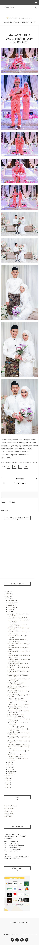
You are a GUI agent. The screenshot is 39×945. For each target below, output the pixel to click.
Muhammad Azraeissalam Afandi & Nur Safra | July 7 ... (18, 711)
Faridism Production (27, 934)
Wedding (8, 462)
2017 (8, 776)
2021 (8, 592)
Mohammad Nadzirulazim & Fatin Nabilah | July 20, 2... (18, 664)
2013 (8, 782)
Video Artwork (8, 811)
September (11, 607)
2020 (8, 594)
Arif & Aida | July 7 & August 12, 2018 (18, 705)
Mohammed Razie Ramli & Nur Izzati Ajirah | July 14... (19, 680)
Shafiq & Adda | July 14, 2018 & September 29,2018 (17, 684)
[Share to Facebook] (8, 467)
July (9, 612)
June (9, 762)
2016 (8, 778)
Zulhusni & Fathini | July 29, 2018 (17, 618)
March (10, 769)
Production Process (10, 806)
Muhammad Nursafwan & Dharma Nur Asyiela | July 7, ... (18, 707)
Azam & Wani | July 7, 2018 (16, 699)
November (11, 603)
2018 (8, 598)
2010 (8, 787)
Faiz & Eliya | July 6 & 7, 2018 (16, 717)
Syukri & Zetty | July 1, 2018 (16, 727)
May (9, 765)
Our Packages (8, 814)
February (11, 771)
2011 (8, 785)
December (11, 601)
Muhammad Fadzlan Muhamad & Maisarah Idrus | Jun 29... (18, 755)
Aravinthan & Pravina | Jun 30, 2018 (18, 745)
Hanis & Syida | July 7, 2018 (16, 715)
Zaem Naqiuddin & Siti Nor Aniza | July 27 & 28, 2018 (18, 640)
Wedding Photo (17, 462)
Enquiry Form (8, 816)
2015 (8, 780)
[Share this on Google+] (20, 467)
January (10, 774)
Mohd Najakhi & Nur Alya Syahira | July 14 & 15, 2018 (18, 688)
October (10, 605)
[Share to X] (14, 467)
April (9, 767)
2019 (8, 596)
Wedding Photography (30, 462)
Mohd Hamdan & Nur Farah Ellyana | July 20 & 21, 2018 (19, 660)
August (10, 609)
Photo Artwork (8, 808)
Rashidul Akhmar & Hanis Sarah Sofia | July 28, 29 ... (17, 625)
